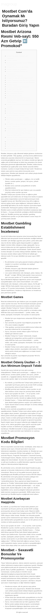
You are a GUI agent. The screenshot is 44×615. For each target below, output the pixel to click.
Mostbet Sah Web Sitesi (14, 89)
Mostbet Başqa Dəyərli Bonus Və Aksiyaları (20, 148)
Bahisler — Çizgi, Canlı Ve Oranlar (18, 87)
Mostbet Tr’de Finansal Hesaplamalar (19, 111)
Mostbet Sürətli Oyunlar (14, 95)
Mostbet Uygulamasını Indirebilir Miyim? (20, 78)
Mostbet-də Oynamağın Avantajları (18, 117)
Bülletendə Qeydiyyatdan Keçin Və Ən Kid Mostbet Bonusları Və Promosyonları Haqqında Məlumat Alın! (20, 133)
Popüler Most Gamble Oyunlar (16, 128)
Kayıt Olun (10, 108)
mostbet (9, 258)
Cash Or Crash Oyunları (14, 146)
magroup (9, 4)
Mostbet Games (12, 60)
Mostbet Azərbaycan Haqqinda (17, 69)
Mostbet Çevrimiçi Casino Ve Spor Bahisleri (21, 82)
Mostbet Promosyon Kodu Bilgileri (17, 67)
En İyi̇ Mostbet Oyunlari (14, 141)
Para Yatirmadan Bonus (14, 93)
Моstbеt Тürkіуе (12, 84)
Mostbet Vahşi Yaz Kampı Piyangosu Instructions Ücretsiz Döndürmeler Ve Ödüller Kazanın (19, 100)
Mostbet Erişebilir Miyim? (15, 144)
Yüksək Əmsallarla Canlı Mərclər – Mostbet (21, 80)
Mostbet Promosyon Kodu (15, 91)
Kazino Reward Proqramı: (15, 76)
